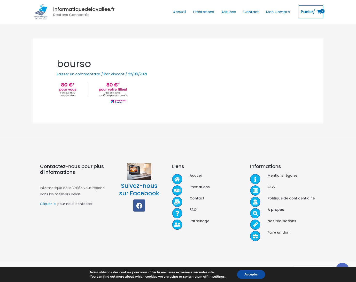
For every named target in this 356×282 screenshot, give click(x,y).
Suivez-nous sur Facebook (139, 189)
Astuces (228, 11)
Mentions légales (283, 175)
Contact (251, 11)
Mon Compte (278, 11)
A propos (276, 209)
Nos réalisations (282, 221)
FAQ (193, 209)
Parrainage (199, 221)
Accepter (251, 274)
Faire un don (278, 232)
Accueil (179, 11)
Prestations (203, 11)
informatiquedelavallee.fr (84, 9)
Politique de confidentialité (291, 198)
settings (218, 276)
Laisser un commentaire (78, 73)
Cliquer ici (48, 203)
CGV (272, 186)
